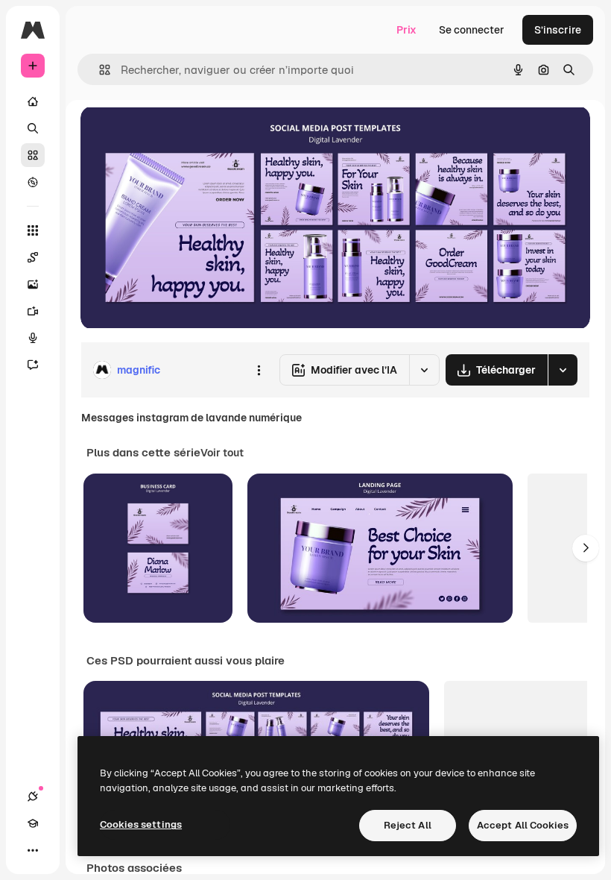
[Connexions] (33, 796)
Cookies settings (141, 824)
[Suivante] (585, 548)
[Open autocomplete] (98, 69)
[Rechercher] (33, 128)
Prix (406, 30)
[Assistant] (33, 365)
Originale (179, 134)
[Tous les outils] (33, 230)
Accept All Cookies (523, 825)
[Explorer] (33, 182)
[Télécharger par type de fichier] (562, 370)
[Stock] (33, 155)
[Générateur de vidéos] (33, 311)
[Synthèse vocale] (33, 338)
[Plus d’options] (258, 370)
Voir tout (222, 452)
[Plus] (33, 850)
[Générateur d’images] (33, 284)
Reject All (407, 825)
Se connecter (471, 30)
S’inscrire (557, 30)
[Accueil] (33, 101)
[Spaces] (33, 257)
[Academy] (33, 823)
